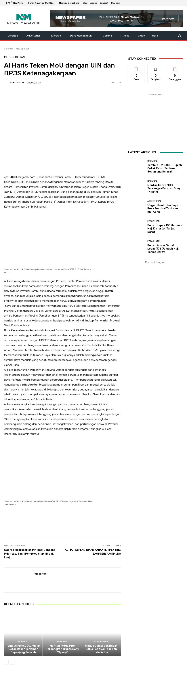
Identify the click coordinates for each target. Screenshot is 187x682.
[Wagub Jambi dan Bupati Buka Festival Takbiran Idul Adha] (101, 633)
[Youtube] (181, 3)
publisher (19, 82)
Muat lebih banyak (154, 262)
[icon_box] (117, 3)
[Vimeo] (177, 3)
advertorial (101, 642)
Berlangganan (176, 67)
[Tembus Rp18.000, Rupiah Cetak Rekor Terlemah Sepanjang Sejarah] (23, 633)
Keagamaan (153, 221)
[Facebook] (164, 3)
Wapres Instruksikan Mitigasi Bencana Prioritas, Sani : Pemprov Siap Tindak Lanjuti (29, 553)
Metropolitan (22, 48)
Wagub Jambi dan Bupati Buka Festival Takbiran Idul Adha (101, 649)
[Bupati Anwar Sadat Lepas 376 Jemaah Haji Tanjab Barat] (136, 247)
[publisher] (7, 82)
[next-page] (12, 662)
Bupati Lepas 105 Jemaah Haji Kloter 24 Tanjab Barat (164, 228)
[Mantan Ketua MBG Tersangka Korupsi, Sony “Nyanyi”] (62, 633)
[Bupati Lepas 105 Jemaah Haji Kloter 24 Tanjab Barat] (136, 227)
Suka (136, 67)
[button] (179, 36)
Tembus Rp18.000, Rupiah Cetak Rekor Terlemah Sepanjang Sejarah (23, 649)
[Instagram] (168, 3)
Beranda (8, 48)
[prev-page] (6, 662)
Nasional (23, 642)
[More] (96, 95)
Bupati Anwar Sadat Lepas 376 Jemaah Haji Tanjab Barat (163, 249)
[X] (173, 3)
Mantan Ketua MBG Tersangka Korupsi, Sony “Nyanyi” (62, 649)
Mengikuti (156, 67)
